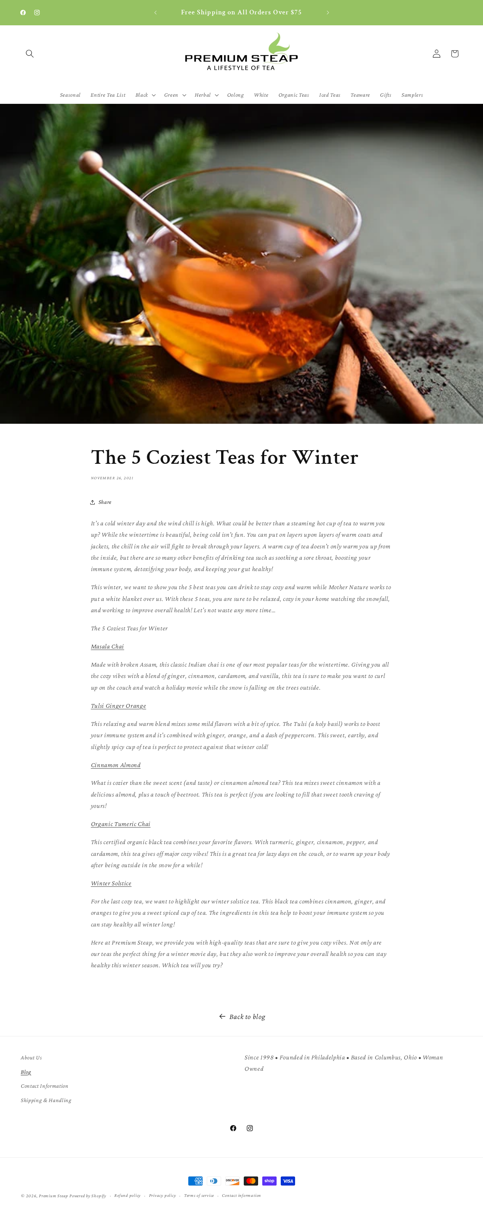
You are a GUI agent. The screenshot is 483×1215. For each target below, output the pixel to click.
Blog (26, 1071)
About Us (31, 1057)
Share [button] (105, 502)
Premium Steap (53, 1195)
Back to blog (247, 1016)
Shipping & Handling (46, 1100)
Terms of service (199, 1195)
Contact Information (45, 1085)
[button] (30, 54)
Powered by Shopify (87, 1195)
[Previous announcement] (155, 13)
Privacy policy (162, 1195)
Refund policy (127, 1195)
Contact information (241, 1195)
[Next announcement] (328, 13)
